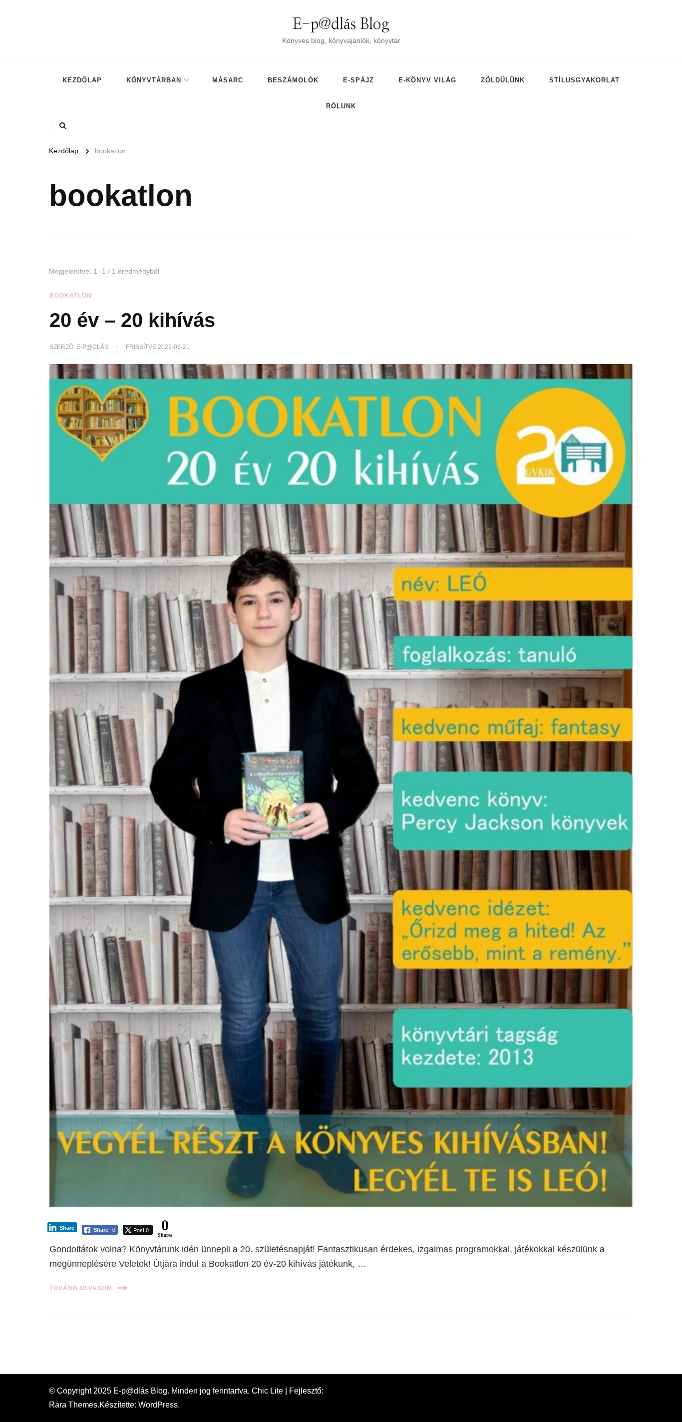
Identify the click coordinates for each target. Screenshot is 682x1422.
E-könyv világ (427, 80)
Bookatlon (70, 295)
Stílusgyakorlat (584, 80)
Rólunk (341, 106)
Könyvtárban (153, 80)
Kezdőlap (82, 80)
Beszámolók (293, 80)
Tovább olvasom (80, 1288)
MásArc (227, 80)
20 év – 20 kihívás (132, 320)
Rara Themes (73, 1405)
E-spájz (358, 80)
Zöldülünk (503, 80)
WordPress (158, 1405)
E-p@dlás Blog (341, 24)
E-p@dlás (92, 347)
